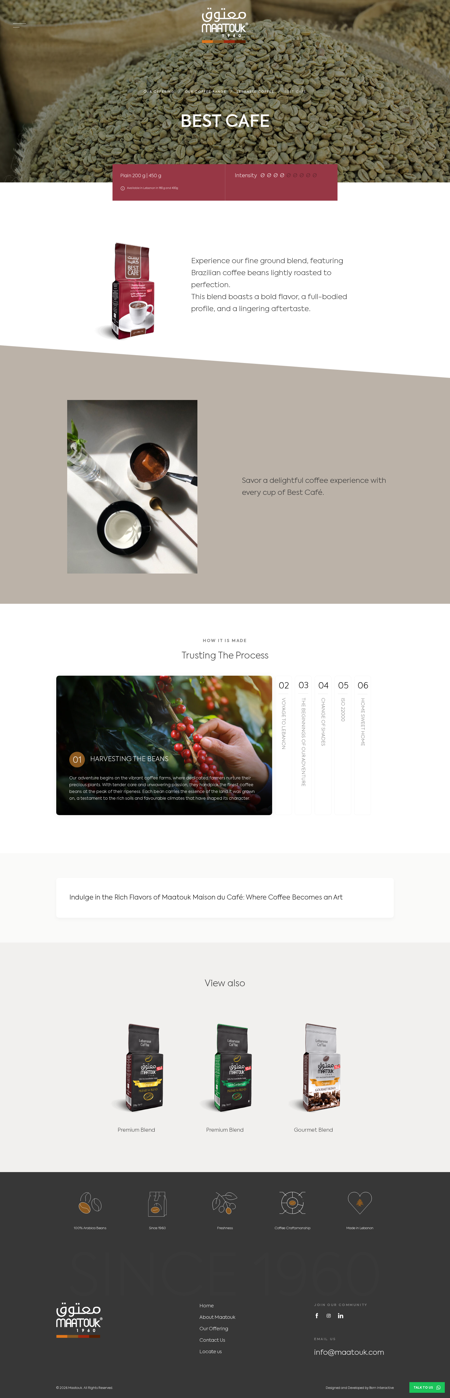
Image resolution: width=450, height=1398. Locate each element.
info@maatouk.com (349, 1352)
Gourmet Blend (313, 1130)
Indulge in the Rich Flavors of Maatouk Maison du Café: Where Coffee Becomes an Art (206, 898)
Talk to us (423, 1387)
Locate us (210, 1352)
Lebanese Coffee (255, 92)
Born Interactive (381, 1388)
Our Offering (158, 92)
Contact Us (212, 1340)
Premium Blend (136, 1130)
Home (206, 1306)
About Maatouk (217, 1317)
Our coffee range (205, 92)
